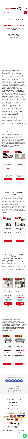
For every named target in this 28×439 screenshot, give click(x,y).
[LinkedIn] (15, 380)
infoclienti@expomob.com (15, 392)
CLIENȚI (13, 405)
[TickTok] (18, 380)
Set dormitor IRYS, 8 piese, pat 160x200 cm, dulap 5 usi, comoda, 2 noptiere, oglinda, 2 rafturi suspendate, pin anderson (20, 163)
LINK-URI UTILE (13, 402)
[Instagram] (21, 380)
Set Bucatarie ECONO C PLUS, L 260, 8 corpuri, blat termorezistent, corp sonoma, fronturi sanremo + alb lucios (8, 292)
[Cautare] (25, 12)
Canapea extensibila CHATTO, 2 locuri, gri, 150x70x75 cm (8, 347)
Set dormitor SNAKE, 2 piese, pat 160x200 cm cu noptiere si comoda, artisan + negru (8, 163)
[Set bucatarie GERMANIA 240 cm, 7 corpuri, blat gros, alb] (20, 283)
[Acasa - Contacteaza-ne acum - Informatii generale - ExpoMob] (13, 8)
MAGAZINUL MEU (13, 399)
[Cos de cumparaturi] (26, 8)
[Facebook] (6, 380)
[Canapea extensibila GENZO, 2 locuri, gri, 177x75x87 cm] (20, 340)
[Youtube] (9, 380)
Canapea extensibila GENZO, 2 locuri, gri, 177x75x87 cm (20, 347)
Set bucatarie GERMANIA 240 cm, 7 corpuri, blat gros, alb (20, 292)
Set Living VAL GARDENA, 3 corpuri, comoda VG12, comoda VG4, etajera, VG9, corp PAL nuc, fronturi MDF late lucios (20, 229)
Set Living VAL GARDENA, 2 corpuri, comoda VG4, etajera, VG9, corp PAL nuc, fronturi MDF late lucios (8, 229)
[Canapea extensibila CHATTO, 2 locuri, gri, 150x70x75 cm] (8, 340)
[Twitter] (12, 380)
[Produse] (2, 9)
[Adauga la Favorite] (8, 182)
